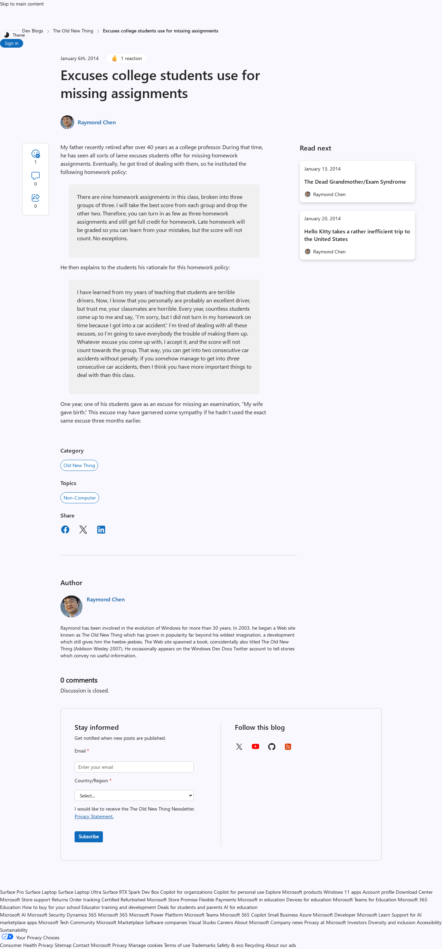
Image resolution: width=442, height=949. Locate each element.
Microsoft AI (13, 914)
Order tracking (84, 899)
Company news (286, 922)
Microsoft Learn (373, 914)
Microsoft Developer (334, 914)
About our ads (281, 945)
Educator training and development (118, 907)
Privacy (120, 945)
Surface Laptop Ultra (79, 892)
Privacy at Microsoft (325, 922)
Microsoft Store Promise (172, 899)
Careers (225, 922)
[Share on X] (83, 530)
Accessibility (429, 922)
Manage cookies (145, 945)
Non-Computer (80, 497)
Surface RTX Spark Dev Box (131, 892)
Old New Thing (79, 465)
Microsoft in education (261, 899)
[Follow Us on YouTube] (255, 749)
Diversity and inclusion (391, 922)
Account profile (378, 892)
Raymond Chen (97, 122)
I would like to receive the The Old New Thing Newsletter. (134, 812)
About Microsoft (251, 922)
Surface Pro (12, 892)
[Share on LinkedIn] (101, 530)
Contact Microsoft (92, 945)
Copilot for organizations (186, 892)
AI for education (241, 907)
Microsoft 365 (113, 914)
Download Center (414, 892)
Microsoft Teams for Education (364, 899)
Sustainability (14, 930)
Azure (305, 914)
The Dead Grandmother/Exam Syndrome (355, 181)
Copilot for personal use (239, 892)
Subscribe (89, 836)
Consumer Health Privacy (26, 945)
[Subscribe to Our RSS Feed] (288, 749)
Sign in (11, 43)
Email (82, 750)
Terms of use (177, 945)
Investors (357, 922)
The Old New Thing (73, 30)
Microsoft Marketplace (120, 922)
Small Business (283, 914)
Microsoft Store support (25, 899)
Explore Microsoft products (294, 892)
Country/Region (93, 780)
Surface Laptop (41, 892)
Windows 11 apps (342, 892)
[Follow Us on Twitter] (239, 749)
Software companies (166, 922)
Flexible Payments (217, 899)
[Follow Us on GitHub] (272, 749)
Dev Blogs (32, 30)
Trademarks (203, 945)
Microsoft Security (46, 914)
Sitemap (63, 945)
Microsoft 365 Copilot (243, 914)
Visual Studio (202, 922)
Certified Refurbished (123, 899)
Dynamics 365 (82, 914)
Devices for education (309, 899)
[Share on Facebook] (65, 530)
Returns (60, 899)
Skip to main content (22, 3)
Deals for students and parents (189, 907)
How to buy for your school (51, 907)
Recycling (254, 945)
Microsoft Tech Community (66, 922)
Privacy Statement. (94, 816)
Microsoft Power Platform (156, 914)
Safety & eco (230, 945)
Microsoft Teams (201, 914)
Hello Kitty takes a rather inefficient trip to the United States (357, 234)
